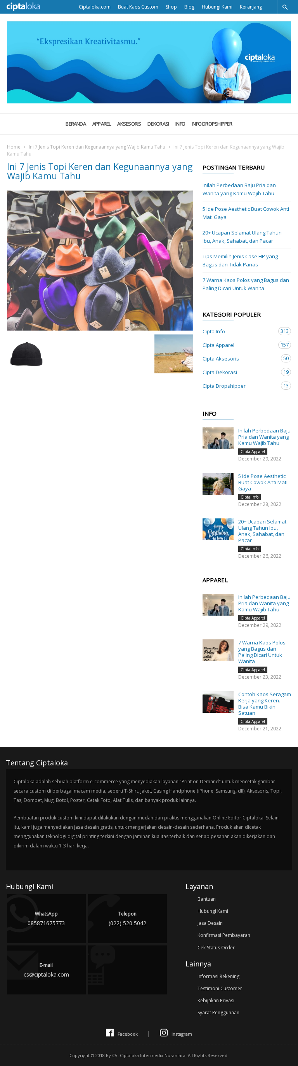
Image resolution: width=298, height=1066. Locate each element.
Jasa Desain (210, 923)
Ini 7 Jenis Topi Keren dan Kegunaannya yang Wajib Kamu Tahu (97, 147)
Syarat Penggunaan (218, 1012)
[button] (284, 7)
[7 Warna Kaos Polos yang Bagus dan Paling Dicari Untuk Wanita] (218, 650)
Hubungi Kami (217, 7)
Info (180, 123)
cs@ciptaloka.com (46, 970)
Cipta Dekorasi (239, 372)
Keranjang (251, 7)
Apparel (101, 123)
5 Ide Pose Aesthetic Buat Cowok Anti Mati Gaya (246, 213)
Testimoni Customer (220, 988)
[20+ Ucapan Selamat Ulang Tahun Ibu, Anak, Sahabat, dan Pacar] (218, 529)
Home (14, 147)
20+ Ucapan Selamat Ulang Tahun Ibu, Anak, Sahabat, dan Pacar (242, 236)
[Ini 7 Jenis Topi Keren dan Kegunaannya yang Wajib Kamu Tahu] (100, 261)
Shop (171, 7)
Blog (189, 7)
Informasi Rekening (218, 976)
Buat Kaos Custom (138, 7)
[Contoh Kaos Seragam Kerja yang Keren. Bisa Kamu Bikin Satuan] (218, 702)
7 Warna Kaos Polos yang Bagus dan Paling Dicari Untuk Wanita (246, 284)
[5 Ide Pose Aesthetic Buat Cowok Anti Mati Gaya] (218, 484)
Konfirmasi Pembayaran (224, 935)
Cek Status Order (216, 947)
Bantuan (207, 899)
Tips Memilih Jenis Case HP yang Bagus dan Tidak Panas (240, 260)
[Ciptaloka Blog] (149, 101)
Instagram (182, 1034)
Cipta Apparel (239, 344)
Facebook (128, 1034)
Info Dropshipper (212, 123)
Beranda (76, 123)
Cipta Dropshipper (239, 385)
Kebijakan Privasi (216, 1000)
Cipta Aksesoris (239, 358)
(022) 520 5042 (127, 918)
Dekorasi (158, 123)
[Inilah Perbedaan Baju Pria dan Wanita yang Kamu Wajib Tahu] (218, 438)
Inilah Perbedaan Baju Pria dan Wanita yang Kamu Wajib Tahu (239, 189)
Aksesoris (129, 123)
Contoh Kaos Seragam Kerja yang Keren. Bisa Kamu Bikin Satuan (264, 703)
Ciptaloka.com (95, 7)
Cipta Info (239, 331)
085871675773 (46, 918)
